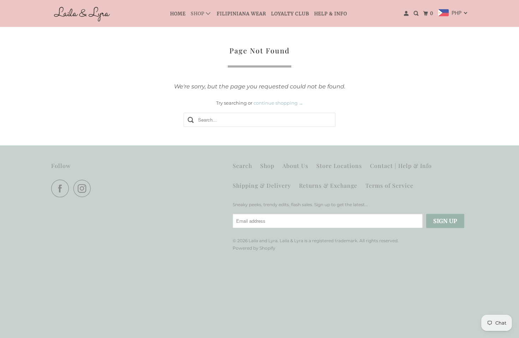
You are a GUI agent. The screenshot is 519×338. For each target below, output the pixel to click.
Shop (198, 14)
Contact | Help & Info (401, 165)
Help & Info (330, 14)
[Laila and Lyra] (83, 13)
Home (178, 14)
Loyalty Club (290, 14)
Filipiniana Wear (241, 14)
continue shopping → (278, 103)
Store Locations (339, 165)
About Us (295, 165)
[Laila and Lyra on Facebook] (61, 188)
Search (242, 165)
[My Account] (406, 13)
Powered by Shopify (254, 248)
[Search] (416, 13)
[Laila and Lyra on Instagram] (84, 188)
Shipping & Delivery (262, 185)
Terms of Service (389, 185)
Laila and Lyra (263, 240)
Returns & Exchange (328, 185)
